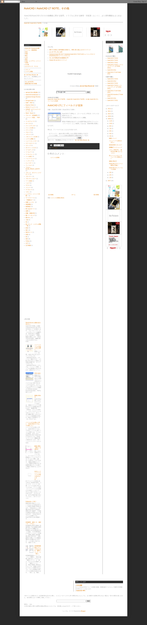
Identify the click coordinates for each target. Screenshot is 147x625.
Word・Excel (29, 113)
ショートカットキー (31, 141)
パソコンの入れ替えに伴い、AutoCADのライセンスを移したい (33, 424)
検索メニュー (113, 138)
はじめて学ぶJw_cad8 (55, 52)
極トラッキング (30, 215)
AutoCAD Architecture (32, 94)
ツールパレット (30, 154)
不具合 (27, 241)
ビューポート (29, 163)
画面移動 (28, 204)
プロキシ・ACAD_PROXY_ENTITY (33, 168)
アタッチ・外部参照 (31, 115)
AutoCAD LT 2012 (112, 60)
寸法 (26, 57)
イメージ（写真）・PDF (33, 117)
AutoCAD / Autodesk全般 (32, 48)
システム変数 (29, 71)
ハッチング (29, 161)
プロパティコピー (31, 178)
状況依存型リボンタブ (115, 145)
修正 (26, 55)
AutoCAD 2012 (111, 81)
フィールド (54, 147)
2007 (109, 180)
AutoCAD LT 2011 (112, 62)
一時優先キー (29, 200)
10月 (110, 123)
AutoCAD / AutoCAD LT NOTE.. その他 (46, 8)
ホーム (73, 194)
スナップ (28, 145)
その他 (27, 64)
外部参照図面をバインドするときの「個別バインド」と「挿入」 (37, 549)
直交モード (29, 232)
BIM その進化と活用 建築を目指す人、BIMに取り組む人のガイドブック (70, 50)
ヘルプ (27, 183)
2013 (109, 108)
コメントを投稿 (54, 157)
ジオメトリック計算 (31, 136)
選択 (26, 59)
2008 (109, 118)
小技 (27, 220)
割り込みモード (30, 209)
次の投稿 (50, 194)
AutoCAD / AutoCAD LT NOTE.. (33, 23)
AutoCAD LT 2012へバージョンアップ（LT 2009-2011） (114, 87)
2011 (109, 111)
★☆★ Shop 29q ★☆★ (82, 140)
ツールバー (29, 152)
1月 (110, 177)
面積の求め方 (113, 161)
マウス (27, 185)
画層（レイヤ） (30, 202)
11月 (110, 121)
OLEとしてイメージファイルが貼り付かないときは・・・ (37, 475)
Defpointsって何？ (31, 501)
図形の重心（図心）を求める (37, 447)
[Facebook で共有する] (61, 145)
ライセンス (29, 189)
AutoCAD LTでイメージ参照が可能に (116, 164)
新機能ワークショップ (115, 147)
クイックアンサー (31, 125)
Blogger (83, 611)
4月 (110, 136)
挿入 (27, 230)
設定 (26, 52)
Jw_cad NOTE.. (29, 82)
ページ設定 (29, 181)
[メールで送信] (55, 145)
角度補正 (28, 206)
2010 (109, 114)
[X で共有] (59, 145)
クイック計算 (29, 128)
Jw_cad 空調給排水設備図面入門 (58, 58)
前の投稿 (96, 194)
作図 (26, 53)
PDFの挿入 (37, 373)
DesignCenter (30, 100)
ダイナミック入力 (31, 147)
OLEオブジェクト (31, 107)
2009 (109, 116)
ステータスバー (30, 143)
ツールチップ (29, 150)
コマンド (27, 69)
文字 (27, 243)
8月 (110, 126)
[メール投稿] (51, 145)
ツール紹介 (29, 156)
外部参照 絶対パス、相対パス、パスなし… (33, 522)
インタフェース (30, 121)
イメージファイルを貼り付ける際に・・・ (37, 347)
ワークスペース (30, 198)
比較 (27, 234)
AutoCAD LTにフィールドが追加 (65, 105)
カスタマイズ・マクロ (31, 66)
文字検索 (28, 245)
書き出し (28, 217)
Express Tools (30, 105)
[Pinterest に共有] (63, 145)
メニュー (28, 187)
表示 (27, 239)
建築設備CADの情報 (31, 83)
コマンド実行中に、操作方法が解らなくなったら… (115, 151)
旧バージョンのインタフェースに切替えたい (115, 157)
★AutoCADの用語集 (32, 92)
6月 (110, 131)
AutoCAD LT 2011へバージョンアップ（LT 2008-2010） (115, 66)
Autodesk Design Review (33, 97)
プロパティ (29, 176)
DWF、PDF (29, 103)
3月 (110, 172)
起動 (27, 211)
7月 (110, 128)
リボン (27, 192)
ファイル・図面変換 (31, 50)
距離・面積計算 (30, 213)
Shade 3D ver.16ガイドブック (58, 60)
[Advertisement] (73, 41)
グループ (28, 132)
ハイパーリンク (30, 158)
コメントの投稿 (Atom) (57, 198)
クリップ (28, 130)
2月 (110, 175)
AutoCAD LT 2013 (112, 58)
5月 (110, 133)
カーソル (28, 123)
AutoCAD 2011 (111, 70)
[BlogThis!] (57, 145)
